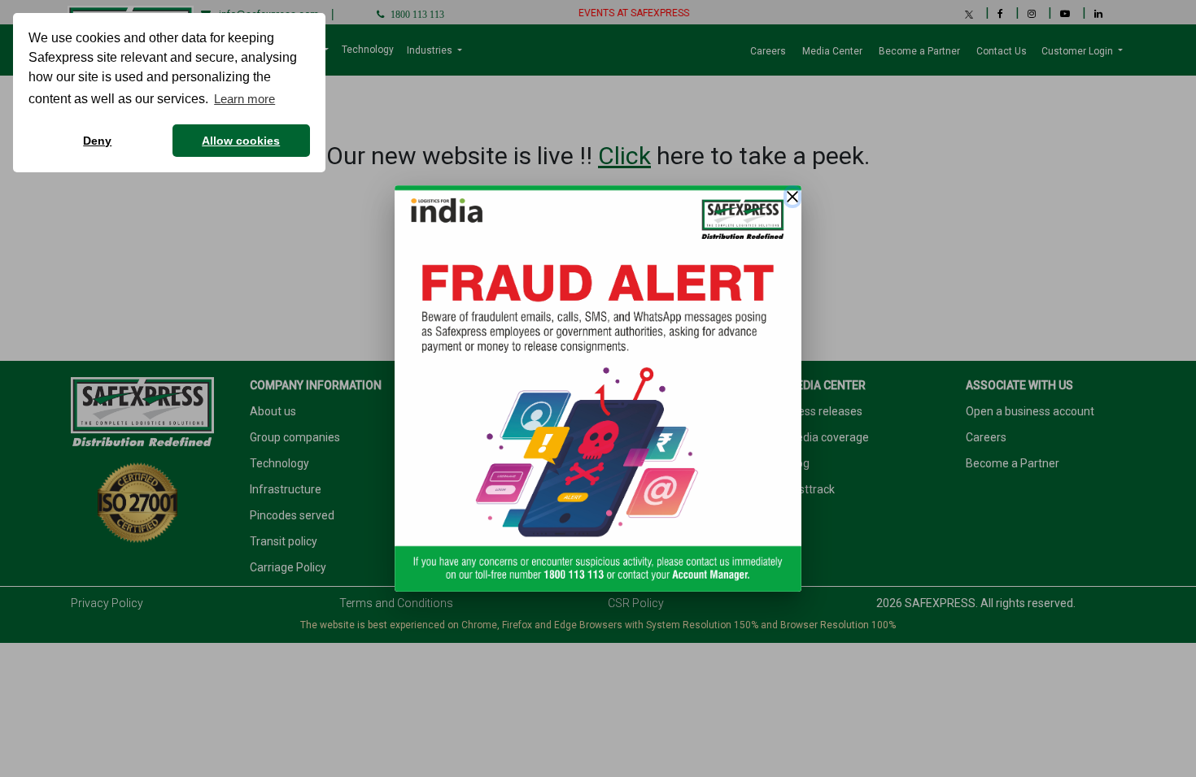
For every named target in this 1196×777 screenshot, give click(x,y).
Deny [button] (97, 140)
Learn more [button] (244, 99)
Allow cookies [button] (241, 140)
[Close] (792, 197)
